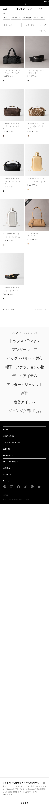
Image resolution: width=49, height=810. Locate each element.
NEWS (5, 431)
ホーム (5, 15)
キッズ (34, 335)
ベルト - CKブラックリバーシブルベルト (37, 74)
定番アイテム (24, 404)
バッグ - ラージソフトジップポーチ (11, 184)
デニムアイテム (24, 377)
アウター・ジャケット (24, 386)
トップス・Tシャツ (24, 342)
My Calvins (8, 457)
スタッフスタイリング (11, 444)
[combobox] (12, 27)
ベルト (6, 20)
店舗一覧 (6, 451)
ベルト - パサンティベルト (11, 293)
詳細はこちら (8, 795)
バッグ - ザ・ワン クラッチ (36, 184)
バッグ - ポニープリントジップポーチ (36, 129)
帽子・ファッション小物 (24, 369)
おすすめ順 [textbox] (8, 27)
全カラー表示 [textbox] (29, 27)
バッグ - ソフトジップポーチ (11, 129)
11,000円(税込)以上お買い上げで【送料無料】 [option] (24, 2)
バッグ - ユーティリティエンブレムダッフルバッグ (11, 74)
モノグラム (16, 20)
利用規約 (6, 497)
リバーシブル (38, 20)
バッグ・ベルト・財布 (24, 360)
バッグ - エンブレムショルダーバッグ (36, 237)
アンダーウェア (24, 351)
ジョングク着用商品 (24, 412)
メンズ (15, 335)
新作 (24, 395)
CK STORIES (8, 438)
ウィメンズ (24, 335)
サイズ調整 (27, 20)
